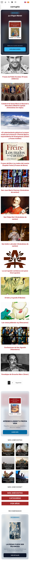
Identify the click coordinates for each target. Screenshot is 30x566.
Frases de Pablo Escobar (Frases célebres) (15, 78)
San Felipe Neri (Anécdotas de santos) (15, 218)
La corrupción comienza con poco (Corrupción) (15, 272)
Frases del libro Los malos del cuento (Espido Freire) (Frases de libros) (15, 164)
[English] (25, 2)
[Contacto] (15, 2)
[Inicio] (5, 2)
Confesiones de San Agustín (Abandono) (15, 348)
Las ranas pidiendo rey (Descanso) (15, 323)
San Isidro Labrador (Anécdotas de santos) (15, 245)
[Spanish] (28, 2)
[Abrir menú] (2, 2)
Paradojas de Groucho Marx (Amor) (15, 374)
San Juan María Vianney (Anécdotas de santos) (15, 191)
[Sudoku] (12, 2)
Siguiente (18, 382)
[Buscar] (9, 2)
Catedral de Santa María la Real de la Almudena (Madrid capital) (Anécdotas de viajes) (15, 106)
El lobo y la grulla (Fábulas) (15, 298)
